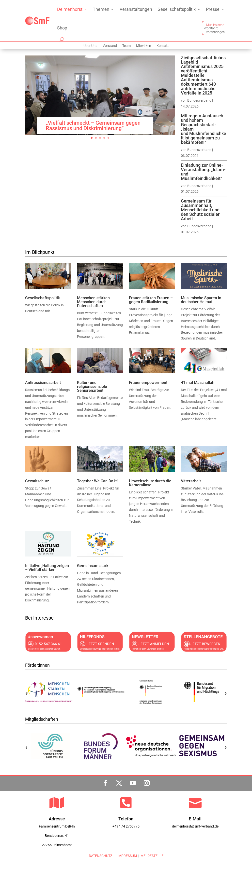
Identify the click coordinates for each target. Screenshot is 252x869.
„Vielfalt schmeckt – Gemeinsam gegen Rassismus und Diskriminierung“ (93, 125)
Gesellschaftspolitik (177, 9)
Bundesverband (199, 100)
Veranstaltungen (136, 9)
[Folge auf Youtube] (133, 783)
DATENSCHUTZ (100, 856)
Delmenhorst (69, 9)
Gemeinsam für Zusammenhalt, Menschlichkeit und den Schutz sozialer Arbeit (200, 209)
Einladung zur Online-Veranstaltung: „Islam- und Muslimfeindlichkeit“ (203, 172)
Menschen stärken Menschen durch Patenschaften (93, 302)
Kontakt (163, 46)
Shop (62, 27)
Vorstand (110, 46)
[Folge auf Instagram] (147, 783)
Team (126, 46)
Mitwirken (143, 46)
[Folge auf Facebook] (105, 783)
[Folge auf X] (119, 783)
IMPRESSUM (127, 856)
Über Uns (90, 46)
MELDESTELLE (152, 856)
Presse (213, 9)
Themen (101, 9)
